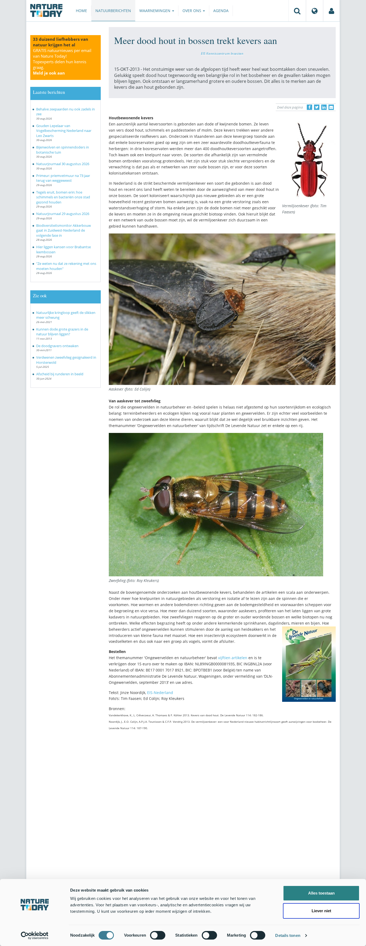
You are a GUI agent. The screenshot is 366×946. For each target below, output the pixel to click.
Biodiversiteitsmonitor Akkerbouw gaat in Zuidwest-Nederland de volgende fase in (63, 230)
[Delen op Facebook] (309, 107)
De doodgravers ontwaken (57, 345)
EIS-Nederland (160, 692)
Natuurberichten (113, 10)
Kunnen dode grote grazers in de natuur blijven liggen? (62, 332)
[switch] (157, 935)
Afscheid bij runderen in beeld (60, 374)
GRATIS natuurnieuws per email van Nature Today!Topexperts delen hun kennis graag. (62, 62)
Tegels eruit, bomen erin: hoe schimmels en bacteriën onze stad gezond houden (63, 197)
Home (81, 10)
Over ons (192, 10)
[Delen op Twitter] (316, 107)
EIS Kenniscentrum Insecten (222, 53)
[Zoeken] (297, 10)
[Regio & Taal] (314, 10)
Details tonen (287, 935)
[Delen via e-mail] (331, 107)
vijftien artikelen (232, 657)
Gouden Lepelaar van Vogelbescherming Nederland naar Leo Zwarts (63, 130)
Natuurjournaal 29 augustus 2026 (62, 213)
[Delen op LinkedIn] (324, 107)
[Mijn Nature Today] (331, 10)
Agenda (221, 10)
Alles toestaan (321, 893)
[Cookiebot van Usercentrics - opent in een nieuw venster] (34, 936)
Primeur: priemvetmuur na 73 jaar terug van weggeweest (63, 178)
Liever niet (321, 910)
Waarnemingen (155, 10)
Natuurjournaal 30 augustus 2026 (62, 163)
